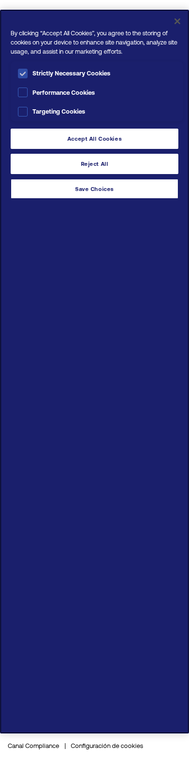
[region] (94, 371)
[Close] (177, 21)
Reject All (95, 164)
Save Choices (94, 189)
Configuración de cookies (107, 745)
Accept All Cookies (94, 138)
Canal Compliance (33, 745)
